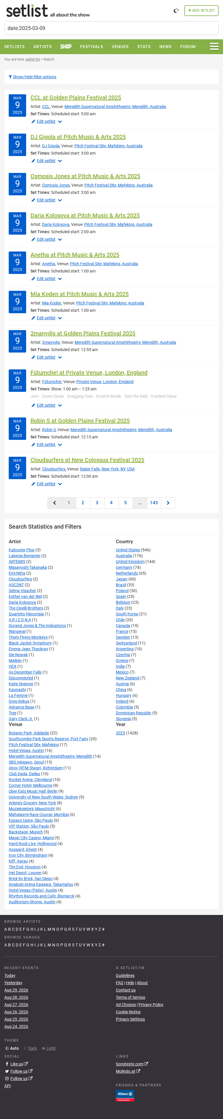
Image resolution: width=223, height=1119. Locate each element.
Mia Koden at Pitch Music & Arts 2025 (79, 294)
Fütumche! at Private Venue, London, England (89, 372)
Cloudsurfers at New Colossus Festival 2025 (87, 459)
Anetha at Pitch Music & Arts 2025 (74, 254)
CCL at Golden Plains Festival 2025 (75, 97)
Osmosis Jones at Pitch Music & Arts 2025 (85, 176)
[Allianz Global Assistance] (125, 1095)
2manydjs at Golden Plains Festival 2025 (82, 333)
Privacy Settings (130, 1019)
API (7, 1085)
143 (154, 502)
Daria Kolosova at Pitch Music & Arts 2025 (85, 215)
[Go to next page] (168, 503)
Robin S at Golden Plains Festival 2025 (80, 420)
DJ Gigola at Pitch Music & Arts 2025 (78, 136)
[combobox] (111, 28)
